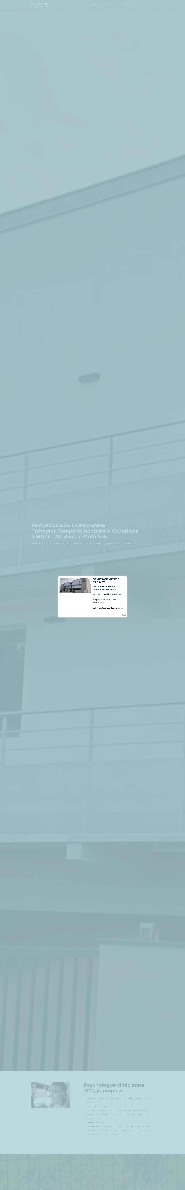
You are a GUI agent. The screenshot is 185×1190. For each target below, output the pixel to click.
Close (123, 615)
